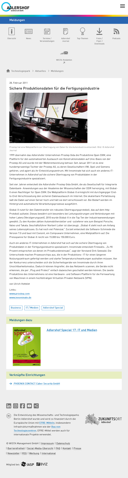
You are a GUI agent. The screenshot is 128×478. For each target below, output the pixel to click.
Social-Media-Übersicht (40, 448)
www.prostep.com (19, 294)
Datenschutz (63, 443)
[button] (8, 405)
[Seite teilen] (36, 405)
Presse (77, 448)
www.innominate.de (20, 297)
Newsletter (13, 453)
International (49, 453)
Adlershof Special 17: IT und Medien (72, 330)
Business (16, 308)
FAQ (58, 448)
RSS (24, 453)
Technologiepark (20, 71)
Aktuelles (40, 71)
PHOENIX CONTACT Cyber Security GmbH (36, 383)
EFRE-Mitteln (46, 423)
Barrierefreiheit (16, 448)
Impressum (47, 443)
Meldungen (57, 71)
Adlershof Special (53, 308)
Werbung (34, 453)
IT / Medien (32, 308)
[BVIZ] (42, 465)
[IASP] (27, 465)
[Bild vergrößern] (48, 118)
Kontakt (67, 448)
